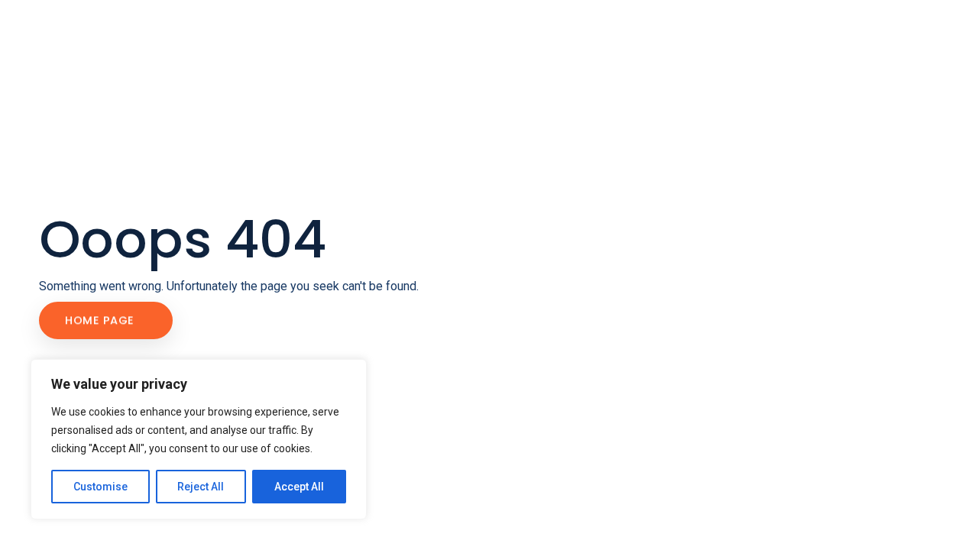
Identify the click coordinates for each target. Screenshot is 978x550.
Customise (100, 486)
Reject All (200, 486)
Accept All (299, 486)
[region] (199, 439)
